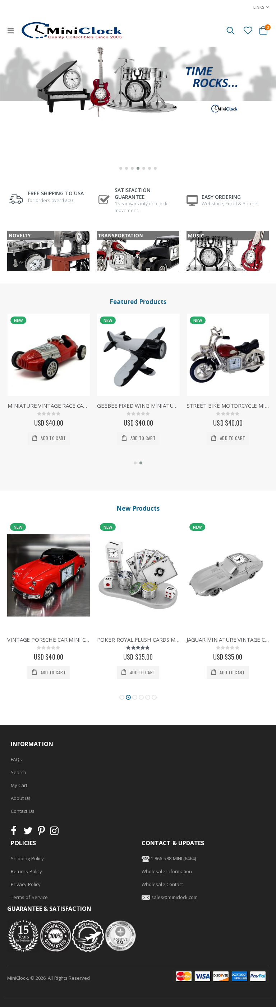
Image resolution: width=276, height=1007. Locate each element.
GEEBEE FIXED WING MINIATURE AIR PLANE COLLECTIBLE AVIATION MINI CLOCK (138, 405)
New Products (138, 508)
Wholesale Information (167, 871)
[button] (121, 168)
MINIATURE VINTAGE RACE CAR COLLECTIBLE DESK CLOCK (49, 405)
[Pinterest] (41, 832)
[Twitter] (28, 832)
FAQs (16, 759)
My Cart (19, 785)
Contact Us (22, 811)
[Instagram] (54, 832)
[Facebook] (16, 832)
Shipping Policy (27, 858)
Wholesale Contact (162, 884)
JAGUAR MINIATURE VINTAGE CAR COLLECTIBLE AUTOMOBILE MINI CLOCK (138, 639)
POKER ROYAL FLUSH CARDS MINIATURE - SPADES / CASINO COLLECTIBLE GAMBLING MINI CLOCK (49, 639)
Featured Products (138, 302)
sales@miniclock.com (174, 897)
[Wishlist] (247, 30)
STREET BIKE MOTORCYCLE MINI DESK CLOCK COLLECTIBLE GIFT (228, 405)
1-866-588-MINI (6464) (173, 858)
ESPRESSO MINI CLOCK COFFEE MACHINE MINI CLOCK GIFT (228, 639)
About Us (21, 798)
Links (258, 7)
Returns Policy (26, 871)
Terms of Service (29, 897)
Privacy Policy (26, 884)
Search (18, 772)
